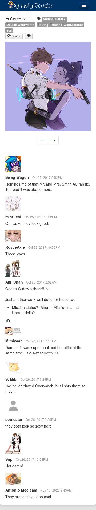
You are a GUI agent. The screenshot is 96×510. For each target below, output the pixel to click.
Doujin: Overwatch (20, 24)
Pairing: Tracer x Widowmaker (60, 24)
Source (16, 36)
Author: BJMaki (54, 19)
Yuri (9, 30)
